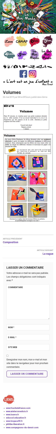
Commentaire (15, 287)
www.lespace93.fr (14, 421)
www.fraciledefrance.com (18, 408)
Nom (11, 327)
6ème (44, 97)
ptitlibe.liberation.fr (15, 424)
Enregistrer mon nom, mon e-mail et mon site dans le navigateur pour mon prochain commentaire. (27, 363)
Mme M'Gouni (24, 97)
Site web (12, 347)
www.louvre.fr (12, 414)
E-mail (12, 337)
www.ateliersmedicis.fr (17, 411)
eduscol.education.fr (16, 418)
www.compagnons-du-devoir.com (22, 427)
